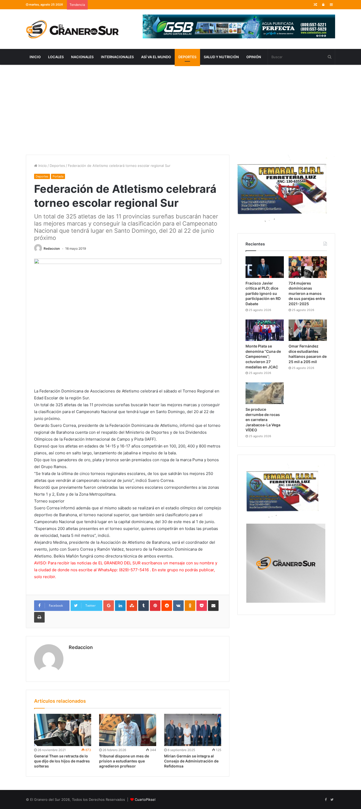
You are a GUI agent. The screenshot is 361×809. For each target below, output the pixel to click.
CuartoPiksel (145, 799)
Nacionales (82, 57)
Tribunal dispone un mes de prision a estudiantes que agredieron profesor (124, 761)
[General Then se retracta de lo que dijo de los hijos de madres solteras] (62, 730)
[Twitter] (332, 800)
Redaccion (52, 248)
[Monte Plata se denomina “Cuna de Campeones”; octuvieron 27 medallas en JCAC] (265, 330)
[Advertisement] (180, 110)
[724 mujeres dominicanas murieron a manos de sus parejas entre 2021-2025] (308, 267)
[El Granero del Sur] (72, 29)
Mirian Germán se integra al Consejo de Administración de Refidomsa (191, 761)
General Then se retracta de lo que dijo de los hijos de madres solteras (62, 761)
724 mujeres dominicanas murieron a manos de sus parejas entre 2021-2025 (307, 293)
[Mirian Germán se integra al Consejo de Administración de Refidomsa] (192, 730)
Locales (56, 57)
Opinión (253, 57)
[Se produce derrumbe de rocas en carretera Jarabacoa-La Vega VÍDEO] (265, 393)
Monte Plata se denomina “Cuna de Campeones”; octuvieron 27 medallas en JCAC (263, 356)
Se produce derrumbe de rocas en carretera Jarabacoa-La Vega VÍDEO (263, 419)
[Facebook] (325, 800)
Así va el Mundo (156, 57)
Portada (58, 176)
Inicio (35, 57)
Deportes (187, 57)
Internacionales (117, 57)
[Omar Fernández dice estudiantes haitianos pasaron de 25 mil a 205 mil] (308, 330)
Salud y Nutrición (221, 57)
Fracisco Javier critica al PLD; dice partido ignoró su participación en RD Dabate (263, 293)
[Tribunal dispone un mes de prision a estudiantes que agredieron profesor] (127, 730)
